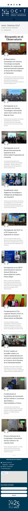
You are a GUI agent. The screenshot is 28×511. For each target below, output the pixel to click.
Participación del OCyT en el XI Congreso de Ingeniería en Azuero (13, 232)
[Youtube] (19, 4)
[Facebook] (8, 4)
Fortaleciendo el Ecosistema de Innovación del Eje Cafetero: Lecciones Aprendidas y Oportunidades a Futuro (14, 398)
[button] (14, 19)
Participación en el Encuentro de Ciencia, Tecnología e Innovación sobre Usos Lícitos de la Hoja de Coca (13, 110)
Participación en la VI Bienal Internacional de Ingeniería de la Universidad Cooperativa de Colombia (14, 152)
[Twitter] (11, 4)
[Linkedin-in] (16, 4)
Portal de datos (5, 7)
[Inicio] (1, 30)
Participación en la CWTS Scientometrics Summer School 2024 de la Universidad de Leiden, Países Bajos (13, 272)
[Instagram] (14, 4)
